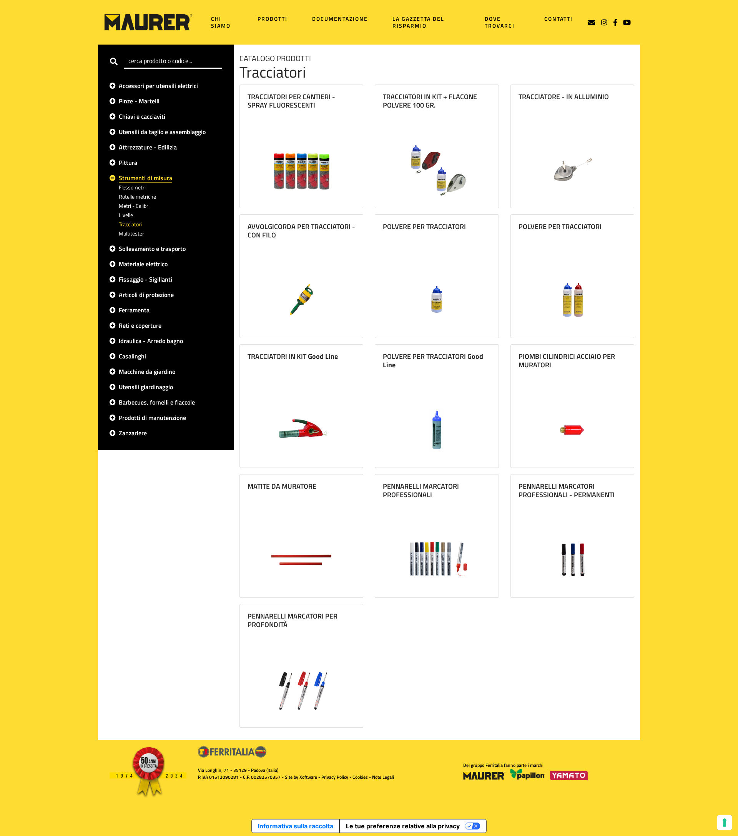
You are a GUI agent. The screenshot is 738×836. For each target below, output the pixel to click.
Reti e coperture (140, 325)
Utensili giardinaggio (146, 386)
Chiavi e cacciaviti (142, 116)
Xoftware (308, 777)
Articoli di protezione (146, 294)
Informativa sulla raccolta (295, 826)
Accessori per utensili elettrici (158, 85)
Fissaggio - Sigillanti (145, 279)
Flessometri (132, 187)
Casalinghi (132, 356)
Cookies (360, 777)
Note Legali (383, 777)
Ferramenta (134, 310)
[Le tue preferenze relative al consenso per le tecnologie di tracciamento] (724, 822)
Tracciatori (130, 224)
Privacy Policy (334, 777)
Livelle (126, 215)
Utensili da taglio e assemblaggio (162, 131)
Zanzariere (133, 433)
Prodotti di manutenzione (152, 417)
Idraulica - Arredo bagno (151, 340)
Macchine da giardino (147, 371)
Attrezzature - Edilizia (148, 147)
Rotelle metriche (137, 196)
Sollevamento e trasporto (152, 248)
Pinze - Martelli (139, 101)
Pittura (128, 162)
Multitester (131, 233)
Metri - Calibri (134, 206)
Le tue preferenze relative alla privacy (403, 826)
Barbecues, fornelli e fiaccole (157, 402)
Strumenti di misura (145, 177)
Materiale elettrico (143, 264)
